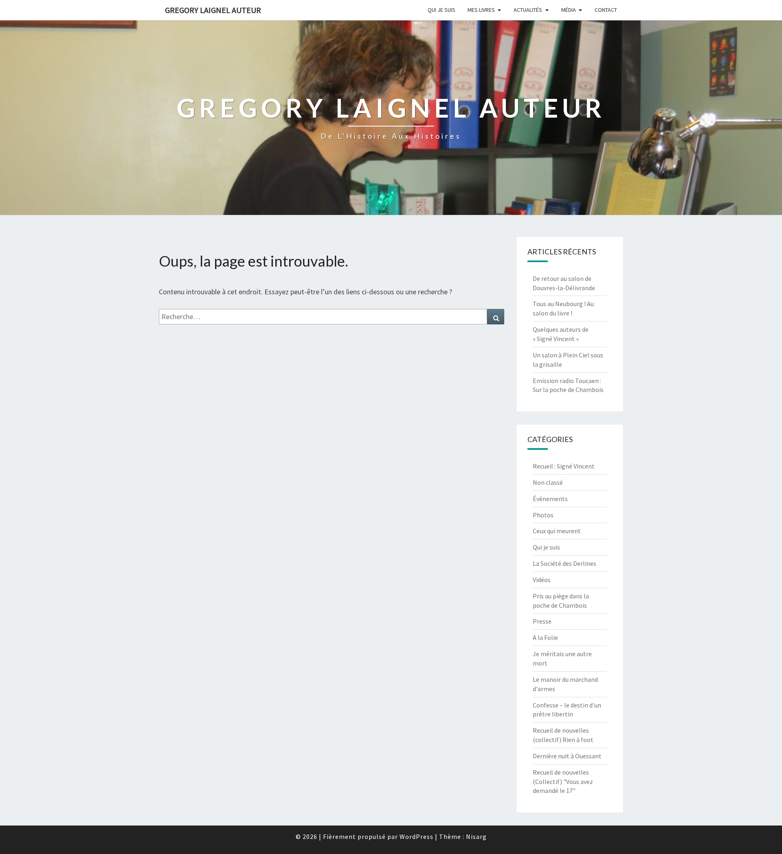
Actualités (528, 9)
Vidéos (542, 580)
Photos (543, 515)
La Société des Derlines (564, 563)
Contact (606, 9)
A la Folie (545, 637)
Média (568, 9)
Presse (542, 621)
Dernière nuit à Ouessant (567, 756)
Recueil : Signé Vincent (564, 466)
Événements (550, 499)
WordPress (416, 836)
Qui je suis (441, 9)
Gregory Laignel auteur (213, 10)
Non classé (548, 482)
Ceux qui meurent (557, 531)
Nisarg (476, 836)
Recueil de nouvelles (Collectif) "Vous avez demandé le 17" (563, 781)
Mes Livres (481, 9)
